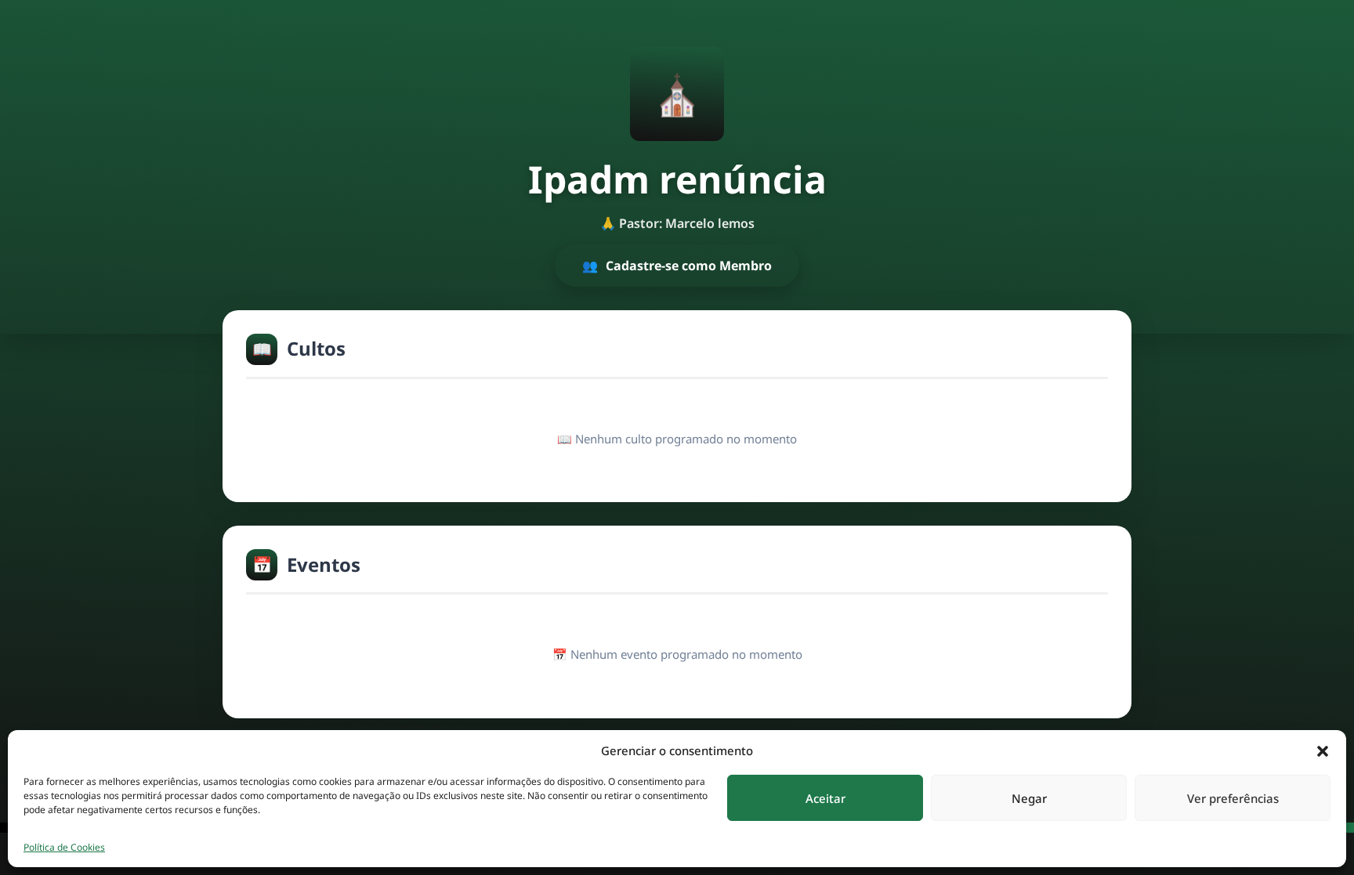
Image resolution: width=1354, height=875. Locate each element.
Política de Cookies (64, 847)
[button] (1322, 750)
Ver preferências (1233, 798)
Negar (1029, 798)
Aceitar (825, 798)
